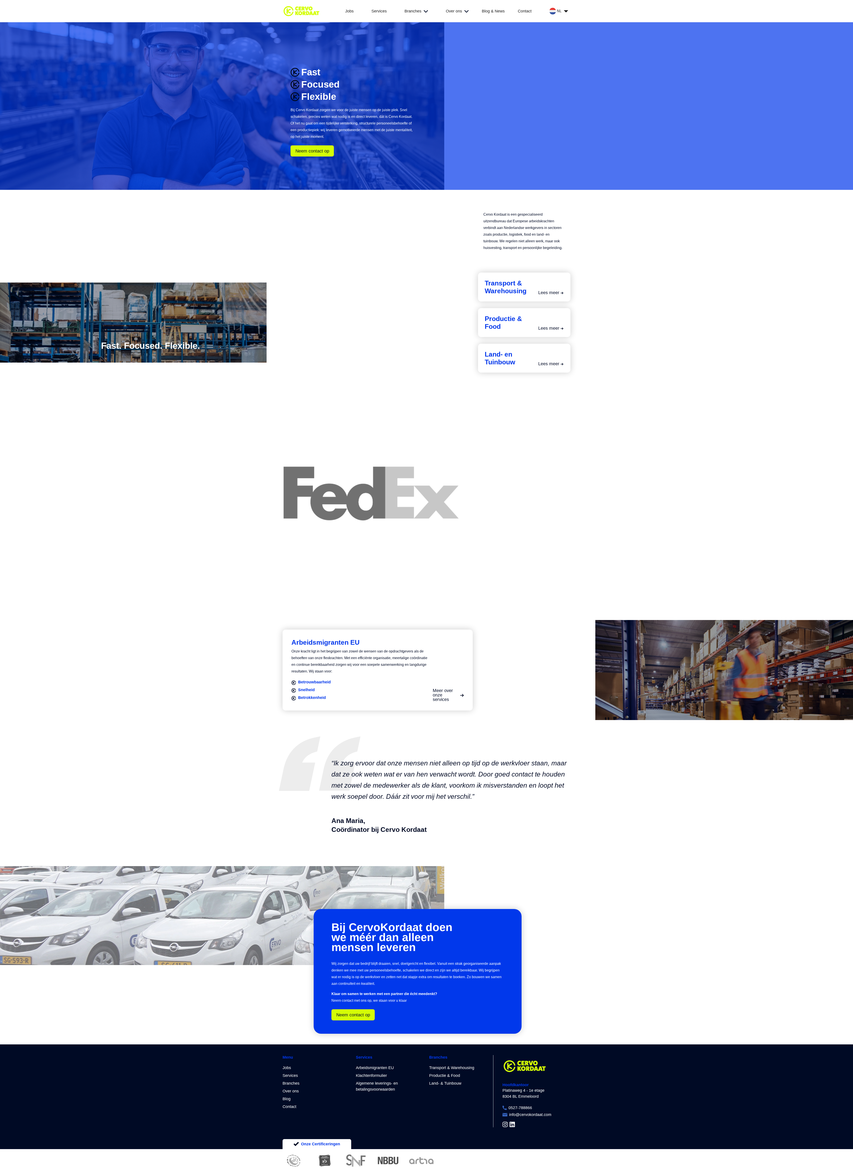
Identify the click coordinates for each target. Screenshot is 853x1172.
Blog (287, 1099)
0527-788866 (520, 1108)
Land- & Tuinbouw (445, 1083)
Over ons (291, 1091)
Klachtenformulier (371, 1075)
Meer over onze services (443, 695)
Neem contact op (312, 151)
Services (290, 1075)
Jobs (287, 1068)
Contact (289, 1106)
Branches (291, 1083)
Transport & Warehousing (451, 1068)
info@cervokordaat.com (530, 1114)
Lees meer (548, 292)
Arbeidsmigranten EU (375, 1068)
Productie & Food (444, 1075)
